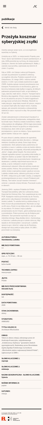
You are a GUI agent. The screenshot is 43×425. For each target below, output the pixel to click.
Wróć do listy (11, 28)
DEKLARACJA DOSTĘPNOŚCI (9, 414)
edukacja (5, 369)
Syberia (5, 377)
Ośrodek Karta (7, 289)
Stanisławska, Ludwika (11, 240)
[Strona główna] (35, 6)
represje (5, 361)
